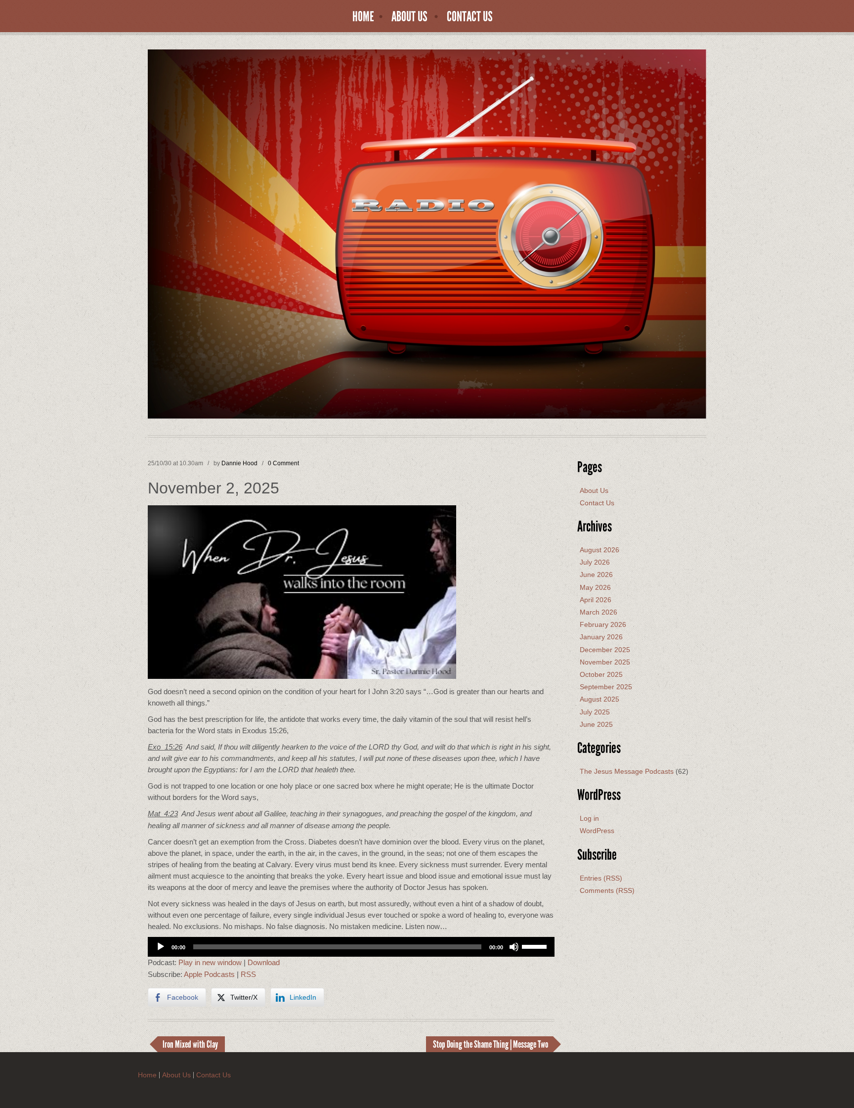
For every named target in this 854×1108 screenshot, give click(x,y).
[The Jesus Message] (427, 233)
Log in (589, 818)
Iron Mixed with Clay (190, 1044)
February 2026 (603, 624)
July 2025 (595, 712)
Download (264, 962)
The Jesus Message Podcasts (627, 771)
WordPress (597, 831)
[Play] (161, 947)
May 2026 (595, 587)
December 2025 (605, 650)
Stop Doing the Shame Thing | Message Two (490, 1044)
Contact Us (470, 17)
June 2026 (596, 574)
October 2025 (601, 674)
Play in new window (210, 962)
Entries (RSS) (601, 878)
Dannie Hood (239, 463)
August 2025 (599, 699)
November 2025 (605, 662)
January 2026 (601, 637)
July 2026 (595, 562)
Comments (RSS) (607, 890)
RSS (248, 974)
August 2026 (599, 550)
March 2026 (598, 612)
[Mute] (514, 947)
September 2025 (606, 687)
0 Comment (283, 463)
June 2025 (596, 724)
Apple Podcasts (209, 974)
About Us (409, 17)
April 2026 (595, 600)
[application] (351, 947)
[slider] (536, 946)
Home (363, 17)
